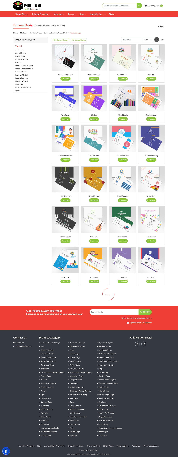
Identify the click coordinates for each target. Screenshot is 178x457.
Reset (162, 39)
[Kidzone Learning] (151, 138)
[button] (5, 451)
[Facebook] (137, 344)
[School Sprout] (94, 179)
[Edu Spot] (94, 98)
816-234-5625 (18, 343)
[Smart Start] (65, 260)
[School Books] (122, 98)
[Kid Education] (122, 57)
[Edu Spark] (94, 219)
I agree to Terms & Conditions (141, 323)
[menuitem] (21, 14)
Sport (17, 91)
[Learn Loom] (151, 219)
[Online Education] (65, 138)
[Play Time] (151, 57)
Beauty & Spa (20, 56)
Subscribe (145, 312)
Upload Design (80, 40)
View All (18, 46)
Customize (65, 79)
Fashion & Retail (21, 75)
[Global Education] (94, 57)
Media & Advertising (23, 87)
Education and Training (24, 65)
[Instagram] (144, 344)
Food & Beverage (21, 78)
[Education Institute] (65, 57)
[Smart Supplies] (122, 179)
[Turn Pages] (65, 98)
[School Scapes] (65, 219)
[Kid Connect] (122, 219)
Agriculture (19, 50)
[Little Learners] (65, 179)
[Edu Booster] (122, 260)
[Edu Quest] (94, 260)
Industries (19, 84)
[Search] (156, 39)
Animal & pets (20, 53)
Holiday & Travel (21, 81)
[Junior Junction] (122, 138)
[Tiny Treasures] (94, 138)
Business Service (21, 59)
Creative (18, 62)
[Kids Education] (151, 98)
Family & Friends (21, 72)
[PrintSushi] (28, 5)
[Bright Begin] (151, 179)
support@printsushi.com (22, 346)
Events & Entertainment (24, 69)
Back (162, 26)
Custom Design (62, 40)
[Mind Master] (151, 260)
